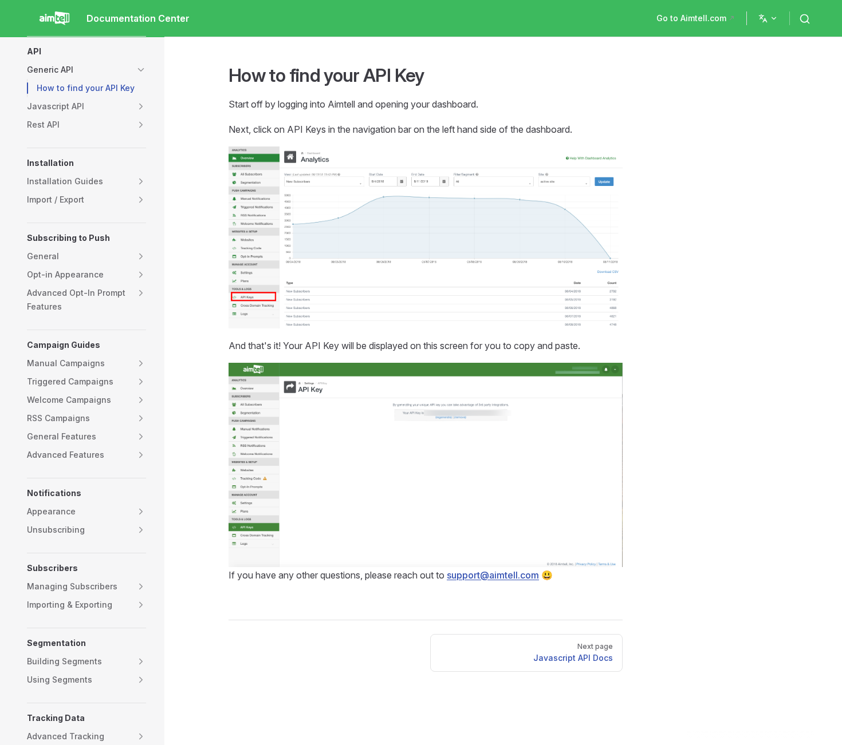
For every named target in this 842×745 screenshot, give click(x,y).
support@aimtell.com (493, 575)
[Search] (807, 18)
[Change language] (768, 18)
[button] (86, 51)
